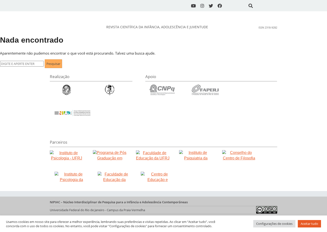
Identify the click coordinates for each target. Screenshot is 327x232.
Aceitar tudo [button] (309, 223)
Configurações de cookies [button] (274, 223)
